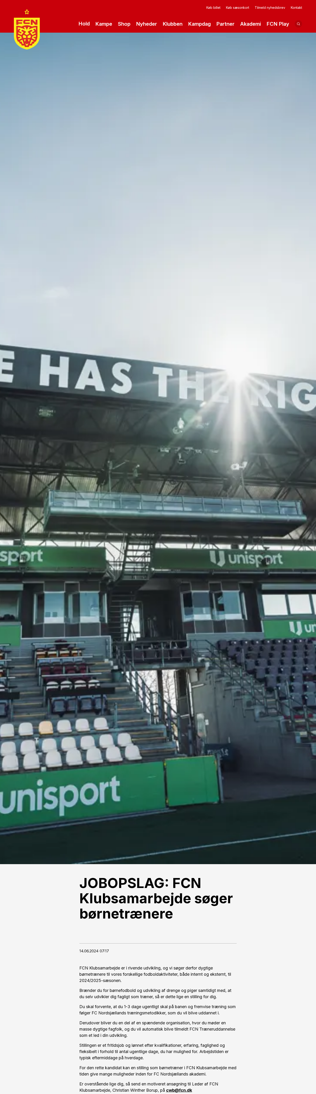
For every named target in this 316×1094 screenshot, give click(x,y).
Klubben (173, 24)
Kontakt (296, 7)
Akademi (250, 24)
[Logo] (27, 29)
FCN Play (277, 24)
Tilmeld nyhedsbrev (270, 7)
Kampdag (199, 24)
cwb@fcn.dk (179, 1090)
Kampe (103, 24)
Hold (84, 24)
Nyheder (146, 24)
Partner (225, 24)
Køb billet (213, 7)
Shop (124, 24)
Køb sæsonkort (237, 7)
